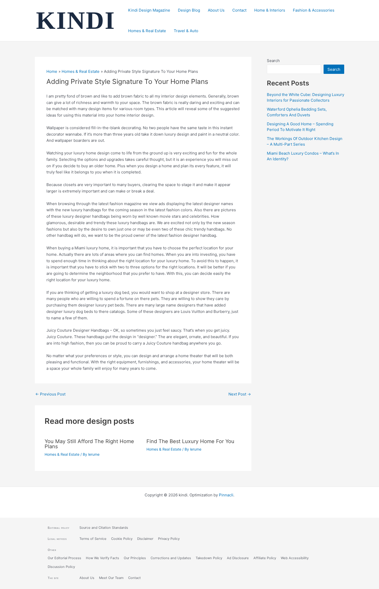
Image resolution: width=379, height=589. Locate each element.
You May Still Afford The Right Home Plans (89, 444)
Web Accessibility (295, 558)
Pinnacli (226, 495)
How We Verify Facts (102, 558)
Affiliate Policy (264, 558)
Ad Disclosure (238, 558)
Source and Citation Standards (103, 528)
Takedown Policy (209, 558)
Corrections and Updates (171, 558)
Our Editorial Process (64, 558)
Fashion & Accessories (313, 10)
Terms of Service (92, 539)
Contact (239, 10)
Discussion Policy (61, 567)
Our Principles (135, 558)
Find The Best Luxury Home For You (190, 441)
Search (273, 60)
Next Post (239, 394)
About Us (216, 10)
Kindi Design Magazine (149, 10)
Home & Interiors (269, 10)
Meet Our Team (111, 578)
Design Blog (189, 10)
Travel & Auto (186, 30)
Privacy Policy (169, 539)
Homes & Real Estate (147, 30)
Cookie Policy (122, 539)
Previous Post (50, 394)
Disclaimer (145, 539)
